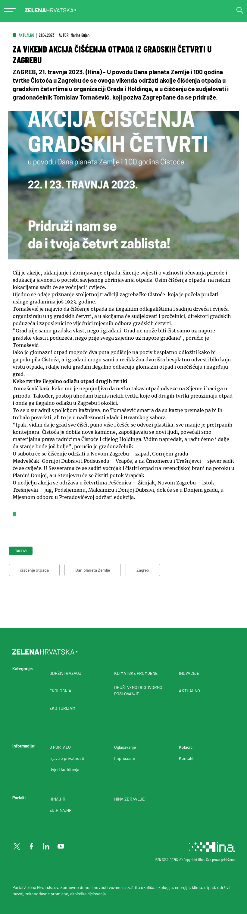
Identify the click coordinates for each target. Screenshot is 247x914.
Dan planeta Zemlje (92, 570)
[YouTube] (60, 846)
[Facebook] (31, 846)
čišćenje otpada (34, 570)
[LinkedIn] (46, 846)
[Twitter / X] (16, 846)
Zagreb (142, 570)
